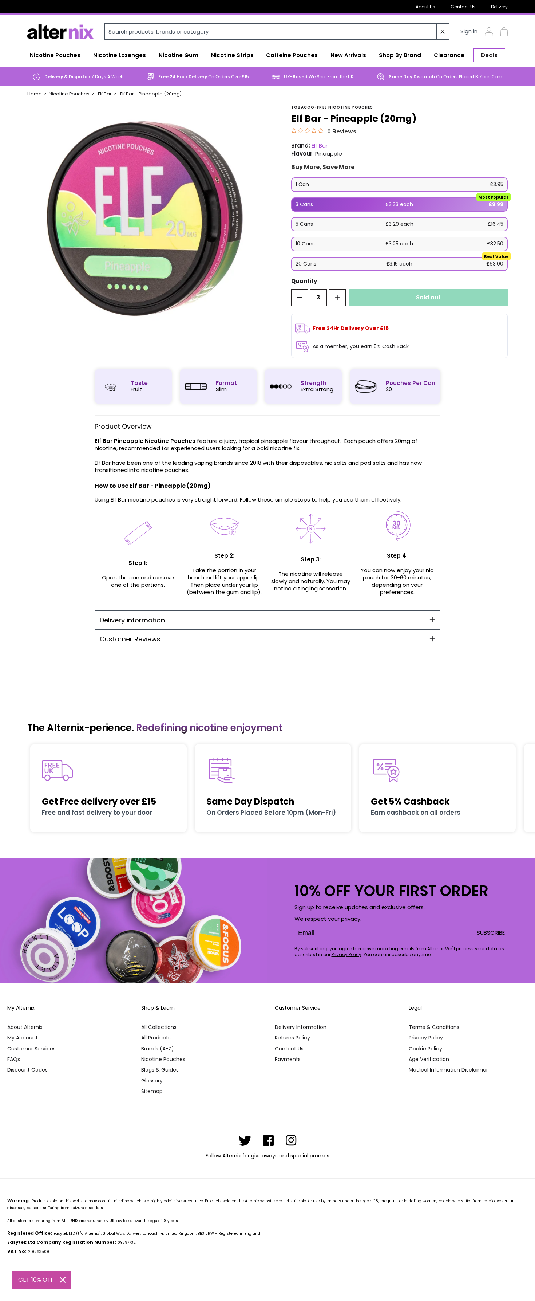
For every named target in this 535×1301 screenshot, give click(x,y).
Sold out (428, 297)
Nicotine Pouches (69, 94)
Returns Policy (292, 1038)
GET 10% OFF (36, 1280)
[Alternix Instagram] (291, 1140)
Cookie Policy (425, 1049)
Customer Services (31, 1049)
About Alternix (25, 1027)
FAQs (13, 1059)
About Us (425, 7)
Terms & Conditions (434, 1027)
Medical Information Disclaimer (448, 1070)
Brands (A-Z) (157, 1049)
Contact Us (463, 7)
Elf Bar (105, 94)
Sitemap (152, 1091)
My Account (22, 1038)
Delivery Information (300, 1027)
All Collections (159, 1027)
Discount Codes (27, 1070)
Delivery (499, 7)
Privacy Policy (346, 954)
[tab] (267, 620)
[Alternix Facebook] (268, 1140)
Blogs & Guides (160, 1070)
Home (34, 94)
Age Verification (429, 1059)
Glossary (152, 1081)
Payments (288, 1059)
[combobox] (276, 31)
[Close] (63, 1280)
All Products (156, 1038)
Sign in (468, 31)
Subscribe (491, 932)
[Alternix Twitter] (245, 1140)
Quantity (304, 281)
